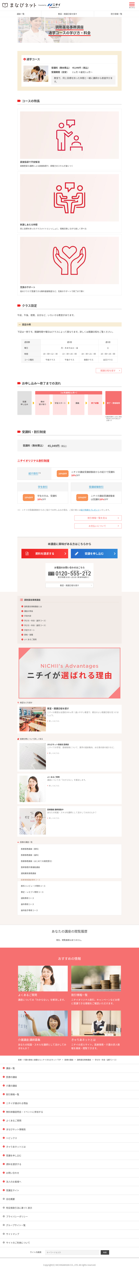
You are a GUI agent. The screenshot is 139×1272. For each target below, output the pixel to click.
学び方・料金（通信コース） (35, 625)
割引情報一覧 (116, 13)
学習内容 (27, 615)
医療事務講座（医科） (30, 848)
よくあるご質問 (30, 639)
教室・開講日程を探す (67, 13)
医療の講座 (68, 1059)
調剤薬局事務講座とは (33, 606)
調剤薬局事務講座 (28, 873)
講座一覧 (20, 13)
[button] (132, 5)
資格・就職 (28, 634)
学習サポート (29, 630)
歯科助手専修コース (29, 910)
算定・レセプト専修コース (32, 892)
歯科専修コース (27, 904)
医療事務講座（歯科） (30, 855)
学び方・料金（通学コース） (35, 620)
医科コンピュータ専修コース (33, 885)
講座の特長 (28, 611)
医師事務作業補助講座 (30, 867)
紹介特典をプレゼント (90, 509)
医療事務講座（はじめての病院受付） (37, 861)
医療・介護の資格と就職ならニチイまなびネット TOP (39, 1059)
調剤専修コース (27, 898)
